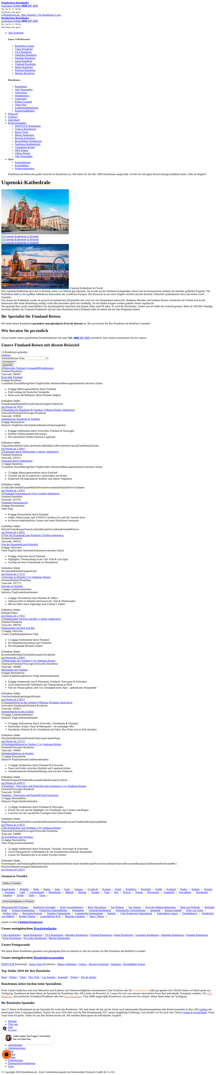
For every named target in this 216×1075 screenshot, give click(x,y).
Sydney (74, 977)
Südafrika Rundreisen (172, 935)
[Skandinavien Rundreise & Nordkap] (38, 409)
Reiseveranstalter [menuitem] (17, 123)
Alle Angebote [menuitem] (16, 32)
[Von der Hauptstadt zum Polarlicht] (32, 535)
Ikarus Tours (36, 964)
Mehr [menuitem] (11, 159)
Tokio (22, 977)
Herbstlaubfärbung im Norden (17, 753)
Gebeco (82, 964)
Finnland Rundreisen (30, 922)
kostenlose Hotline (19, 5)
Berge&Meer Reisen (134, 964)
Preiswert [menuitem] (13, 113)
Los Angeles (48, 977)
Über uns (13, 1024)
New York (33, 977)
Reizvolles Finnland (12, 377)
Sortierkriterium (9, 358)
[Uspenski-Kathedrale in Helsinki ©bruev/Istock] (108, 238)
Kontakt (12, 1030)
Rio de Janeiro (88, 977)
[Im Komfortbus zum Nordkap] (31, 827)
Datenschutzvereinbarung (21, 1063)
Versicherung (15, 1045)
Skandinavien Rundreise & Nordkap (20, 419)
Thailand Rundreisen (101, 935)
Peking (13, 977)
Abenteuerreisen (16, 1048)
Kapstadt (63, 977)
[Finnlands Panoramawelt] (30, 493)
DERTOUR (8, 964)
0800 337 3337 (82, 337)
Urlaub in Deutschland (194, 1012)
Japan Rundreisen (32, 935)
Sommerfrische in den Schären (17, 711)
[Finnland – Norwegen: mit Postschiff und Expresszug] (43, 786)
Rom (4, 977)
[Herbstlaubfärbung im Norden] (31, 744)
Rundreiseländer (45, 928)
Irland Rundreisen (123, 935)
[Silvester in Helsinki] (25, 577)
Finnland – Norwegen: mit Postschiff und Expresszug (29, 795)
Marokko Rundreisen (76, 935)
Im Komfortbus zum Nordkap (17, 837)
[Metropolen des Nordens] (28, 660)
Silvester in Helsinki (12, 586)
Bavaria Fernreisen (99, 964)
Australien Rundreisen (147, 935)
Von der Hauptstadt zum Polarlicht (19, 544)
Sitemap (12, 1021)
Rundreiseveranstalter (49, 957)
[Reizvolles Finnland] (27, 368)
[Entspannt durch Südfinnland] (30, 451)
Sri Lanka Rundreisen (35, 938)
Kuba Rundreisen (12, 938)
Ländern (203, 1009)
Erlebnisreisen (15, 1060)
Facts (11, 1066)
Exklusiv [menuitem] (13, 116)
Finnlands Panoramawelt (14, 502)
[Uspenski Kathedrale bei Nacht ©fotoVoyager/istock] (35, 288)
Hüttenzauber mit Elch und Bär (18, 628)
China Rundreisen (11, 935)
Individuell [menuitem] (14, 119)
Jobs (10, 1027)
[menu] (108, 103)
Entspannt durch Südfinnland (16, 460)
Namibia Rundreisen (197, 935)
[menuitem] (21, 86)
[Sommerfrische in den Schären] (36, 702)
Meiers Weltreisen (66, 964)
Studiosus (116, 964)
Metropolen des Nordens (14, 669)
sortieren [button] (5, 355)
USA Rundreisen (54, 935)
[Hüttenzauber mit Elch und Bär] (31, 618)
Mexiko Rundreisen (59, 938)
